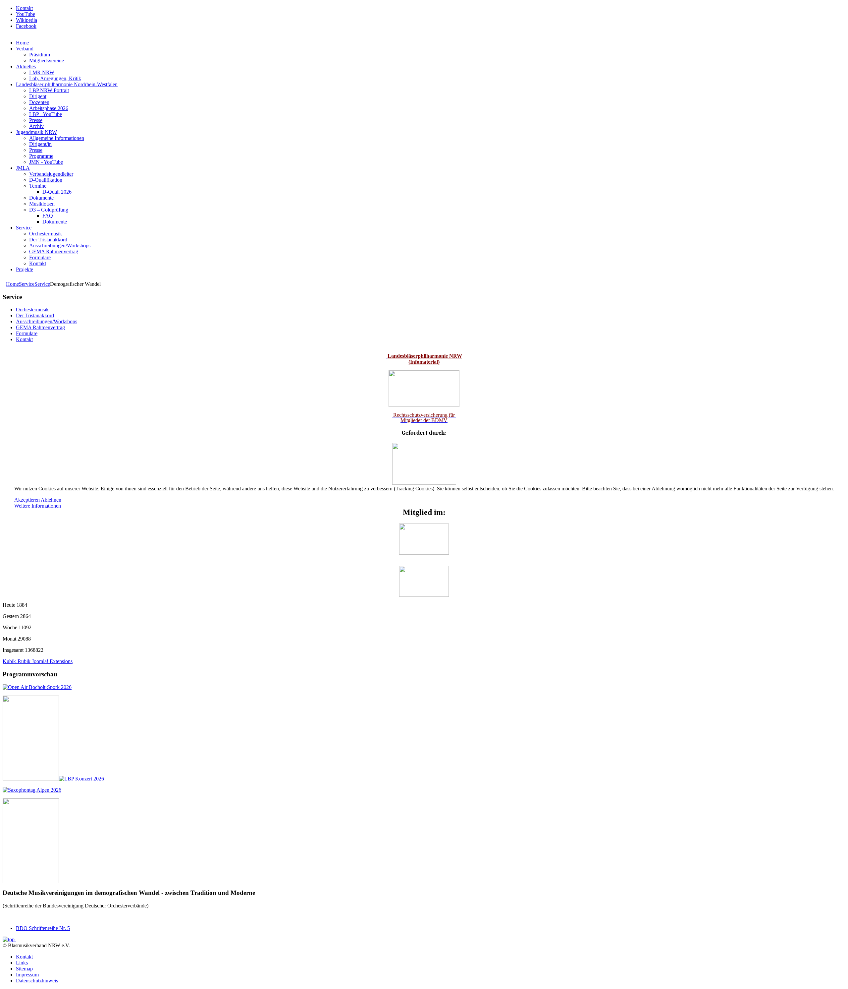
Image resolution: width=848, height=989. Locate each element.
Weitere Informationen (37, 506)
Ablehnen (51, 500)
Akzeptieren (27, 500)
